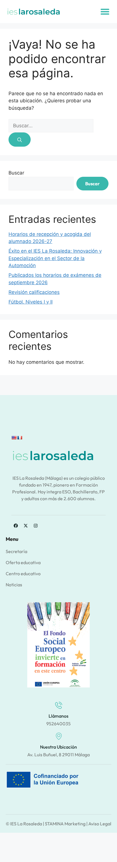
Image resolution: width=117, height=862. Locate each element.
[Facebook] (15, 526)
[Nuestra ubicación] (58, 736)
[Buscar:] (51, 125)
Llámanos (58, 716)
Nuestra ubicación (58, 747)
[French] (19, 437)
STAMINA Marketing (65, 823)
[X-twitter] (25, 526)
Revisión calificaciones (34, 292)
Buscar (16, 173)
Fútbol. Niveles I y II (31, 302)
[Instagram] (35, 526)
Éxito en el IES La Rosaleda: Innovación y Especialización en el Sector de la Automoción (55, 258)
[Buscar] (20, 139)
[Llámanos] (58, 705)
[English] (13, 437)
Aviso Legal (99, 823)
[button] (105, 12)
